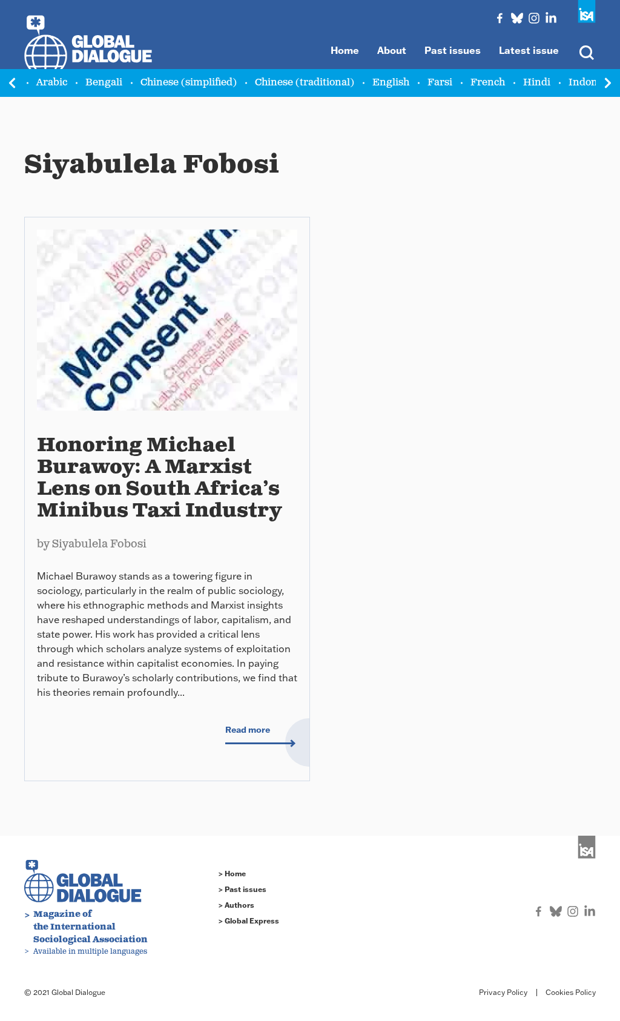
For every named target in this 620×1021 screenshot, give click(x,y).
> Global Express (249, 920)
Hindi (536, 82)
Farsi (439, 82)
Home (345, 50)
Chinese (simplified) (188, 82)
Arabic (51, 82)
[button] (608, 83)
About (391, 50)
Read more (247, 729)
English (390, 82)
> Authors (236, 905)
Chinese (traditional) (304, 82)
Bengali (103, 82)
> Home (232, 873)
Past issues (452, 50)
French (487, 82)
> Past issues (242, 889)
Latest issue (529, 50)
